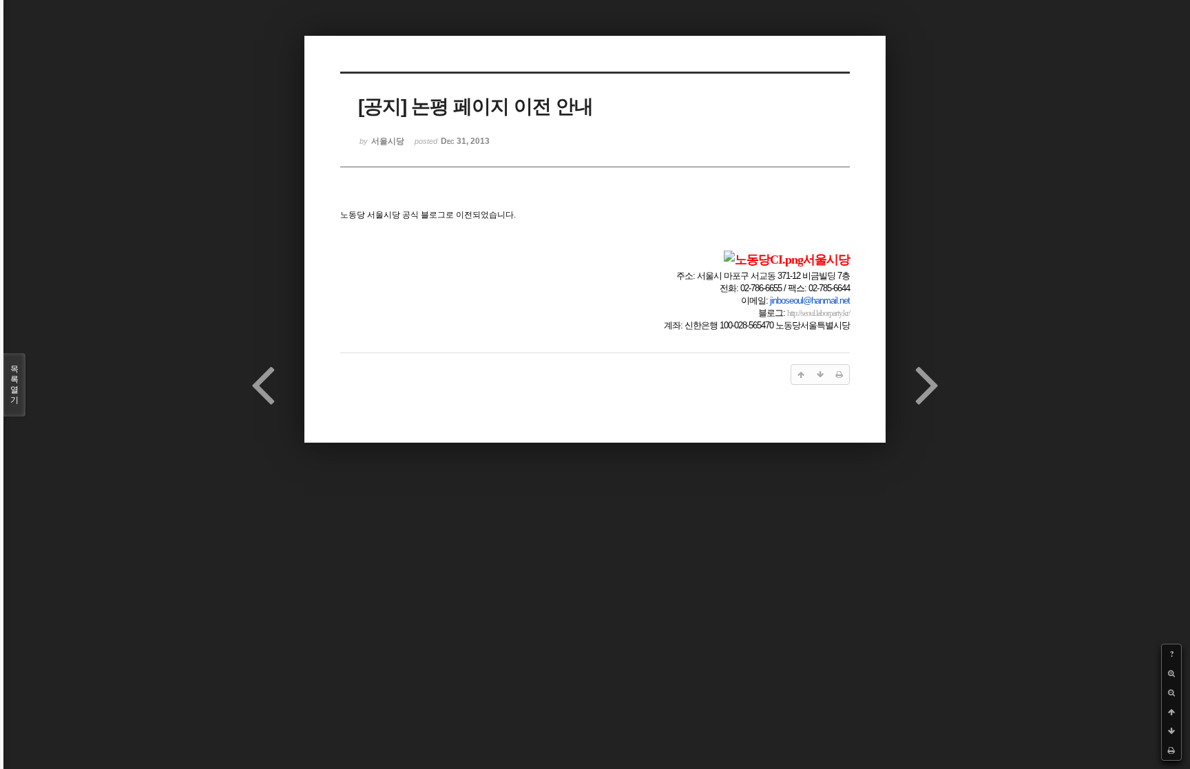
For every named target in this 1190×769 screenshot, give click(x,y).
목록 (14, 384)
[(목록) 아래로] (1171, 731)
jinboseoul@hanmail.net (810, 300)
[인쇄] (1171, 750)
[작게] (1171, 692)
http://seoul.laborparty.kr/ (818, 313)
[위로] (1171, 711)
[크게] (1171, 673)
